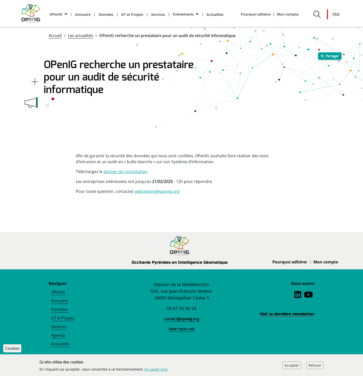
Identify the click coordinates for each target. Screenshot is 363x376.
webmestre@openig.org (157, 191)
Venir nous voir (181, 329)
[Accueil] (32, 13)
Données (106, 14)
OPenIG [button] (55, 14)
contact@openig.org (181, 318)
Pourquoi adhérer (256, 14)
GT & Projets (63, 318)
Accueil (55, 35)
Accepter (291, 365)
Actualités (214, 14)
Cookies (12, 348)
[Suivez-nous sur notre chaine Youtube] (308, 296)
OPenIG (58, 292)
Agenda (58, 335)
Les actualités (80, 35)
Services (158, 14)
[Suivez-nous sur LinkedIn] (297, 296)
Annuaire (83, 14)
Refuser (314, 365)
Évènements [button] (183, 14)
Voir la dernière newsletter (287, 314)
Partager (332, 56)
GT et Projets (132, 14)
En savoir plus (156, 369)
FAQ (336, 14)
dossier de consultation (125, 171)
